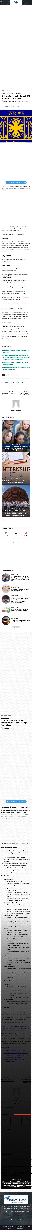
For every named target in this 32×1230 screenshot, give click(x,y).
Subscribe (25, 532)
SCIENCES (18, 93)
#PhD (10, 375)
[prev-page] (2, 520)
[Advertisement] (16, 19)
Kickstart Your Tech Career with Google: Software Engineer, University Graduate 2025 (20, 610)
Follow (6, 532)
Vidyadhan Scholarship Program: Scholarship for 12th (20, 621)
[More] (22, 106)
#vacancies (15, 375)
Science (22, 291)
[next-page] (5, 520)
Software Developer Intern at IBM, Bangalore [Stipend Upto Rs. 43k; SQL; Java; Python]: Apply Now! (16, 448)
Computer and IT (6, 93)
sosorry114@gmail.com (19, 1216)
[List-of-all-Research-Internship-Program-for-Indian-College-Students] (16, 468)
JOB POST (7, 90)
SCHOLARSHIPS (14, 618)
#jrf (7, 375)
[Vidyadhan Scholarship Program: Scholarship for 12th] (6, 620)
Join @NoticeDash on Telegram (17, 182)
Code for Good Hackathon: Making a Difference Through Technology (23, 393)
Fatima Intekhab (9, 101)
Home (3, 90)
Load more (15, 627)
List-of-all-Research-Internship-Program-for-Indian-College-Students (16, 481)
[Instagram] (11, 1220)
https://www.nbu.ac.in (7, 322)
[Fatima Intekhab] (3, 101)
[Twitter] (20, 1220)
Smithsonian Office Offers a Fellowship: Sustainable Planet (8, 393)
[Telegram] (15, 1220)
